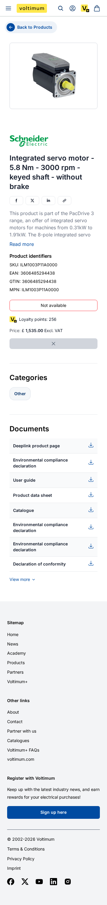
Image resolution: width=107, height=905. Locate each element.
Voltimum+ (17, 681)
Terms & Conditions (26, 849)
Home (12, 634)
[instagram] (67, 881)
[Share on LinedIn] (48, 200)
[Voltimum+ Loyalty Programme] (85, 8)
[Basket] (97, 8)
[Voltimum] (32, 8)
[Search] (60, 8)
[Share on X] (32, 200)
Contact (15, 721)
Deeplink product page (36, 445)
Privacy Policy (20, 858)
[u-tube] (39, 881)
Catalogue (23, 510)
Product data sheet (32, 495)
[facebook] (10, 881)
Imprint (14, 868)
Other (20, 393)
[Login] (72, 8)
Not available (53, 305)
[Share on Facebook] (16, 200)
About (13, 712)
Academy (16, 653)
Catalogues (18, 740)
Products (16, 662)
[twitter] (25, 881)
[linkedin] (53, 881)
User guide (24, 480)
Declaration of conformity (39, 563)
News (12, 643)
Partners (15, 672)
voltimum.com (20, 759)
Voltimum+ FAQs (23, 749)
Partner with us (21, 730)
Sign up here (53, 812)
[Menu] (8, 8)
